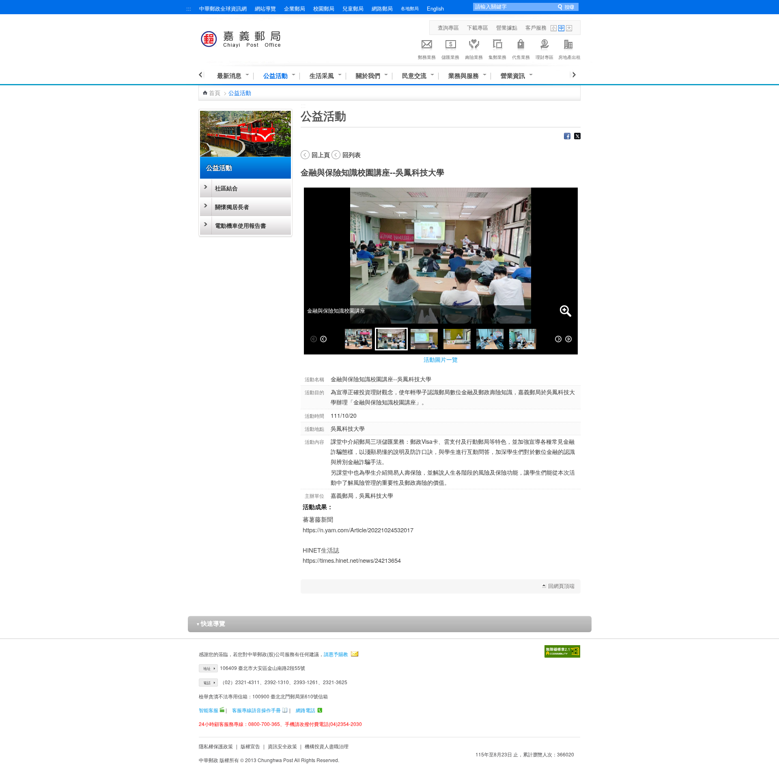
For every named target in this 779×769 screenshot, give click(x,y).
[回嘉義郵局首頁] (255, 37)
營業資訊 (513, 75)
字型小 (554, 28)
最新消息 (229, 75)
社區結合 (226, 188)
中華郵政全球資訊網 (223, 8)
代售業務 (521, 57)
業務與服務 (463, 75)
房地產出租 (569, 57)
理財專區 (544, 57)
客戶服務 (536, 27)
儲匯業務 (450, 57)
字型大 (569, 28)
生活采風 (322, 75)
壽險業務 (474, 57)
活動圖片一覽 (441, 359)
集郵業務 (497, 57)
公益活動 (275, 75)
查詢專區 (448, 27)
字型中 (561, 28)
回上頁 (321, 154)
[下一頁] (573, 74)
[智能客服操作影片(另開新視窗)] (221, 709)
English (435, 8)
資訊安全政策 (282, 746)
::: (188, 8)
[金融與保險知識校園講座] (358, 339)
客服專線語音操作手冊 (256, 709)
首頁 (214, 93)
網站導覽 (265, 8)
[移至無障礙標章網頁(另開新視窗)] (562, 651)
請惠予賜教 (336, 653)
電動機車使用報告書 (240, 225)
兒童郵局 (353, 8)
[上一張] (323, 339)
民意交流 (414, 75)
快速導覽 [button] (210, 623)
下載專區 (477, 27)
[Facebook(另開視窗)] (567, 137)
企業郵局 (294, 8)
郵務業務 (427, 57)
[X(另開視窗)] (577, 137)
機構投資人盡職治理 (327, 746)
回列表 (351, 154)
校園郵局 (323, 8)
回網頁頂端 (561, 585)
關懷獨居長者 (232, 207)
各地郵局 (410, 8)
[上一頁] (201, 74)
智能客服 (208, 709)
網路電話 (305, 709)
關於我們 (368, 75)
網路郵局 (382, 8)
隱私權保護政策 (216, 746)
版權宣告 (250, 746)
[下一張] (558, 339)
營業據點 (506, 27)
